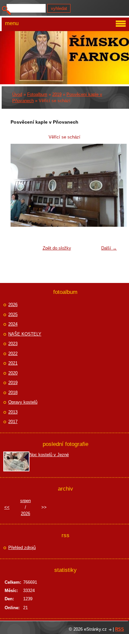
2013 (13, 412)
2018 (13, 392)
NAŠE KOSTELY (24, 334)
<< (7, 507)
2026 (13, 304)
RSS (119, 629)
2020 (13, 373)
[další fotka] (109, 185)
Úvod (17, 94)
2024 (13, 324)
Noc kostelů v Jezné (49, 454)
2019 (57, 94)
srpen (25, 500)
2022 (13, 353)
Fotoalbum (37, 94)
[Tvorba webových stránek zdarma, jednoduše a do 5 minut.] (110, 629)
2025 (13, 314)
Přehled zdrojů (22, 547)
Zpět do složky (57, 248)
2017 (13, 421)
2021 (13, 363)
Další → (109, 248)
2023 (13, 343)
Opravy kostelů (22, 402)
